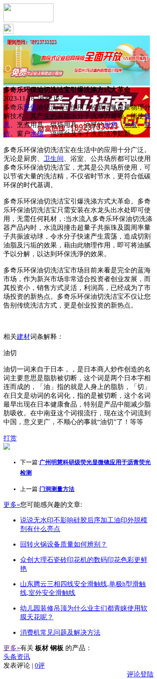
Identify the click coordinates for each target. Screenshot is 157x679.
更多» (11, 504)
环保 (30, 107)
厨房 (110, 124)
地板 (130, 124)
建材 (23, 336)
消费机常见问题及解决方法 (60, 632)
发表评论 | (24, 665)
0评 (40, 665)
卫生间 (54, 158)
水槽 (37, 133)
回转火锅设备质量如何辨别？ (63, 544)
